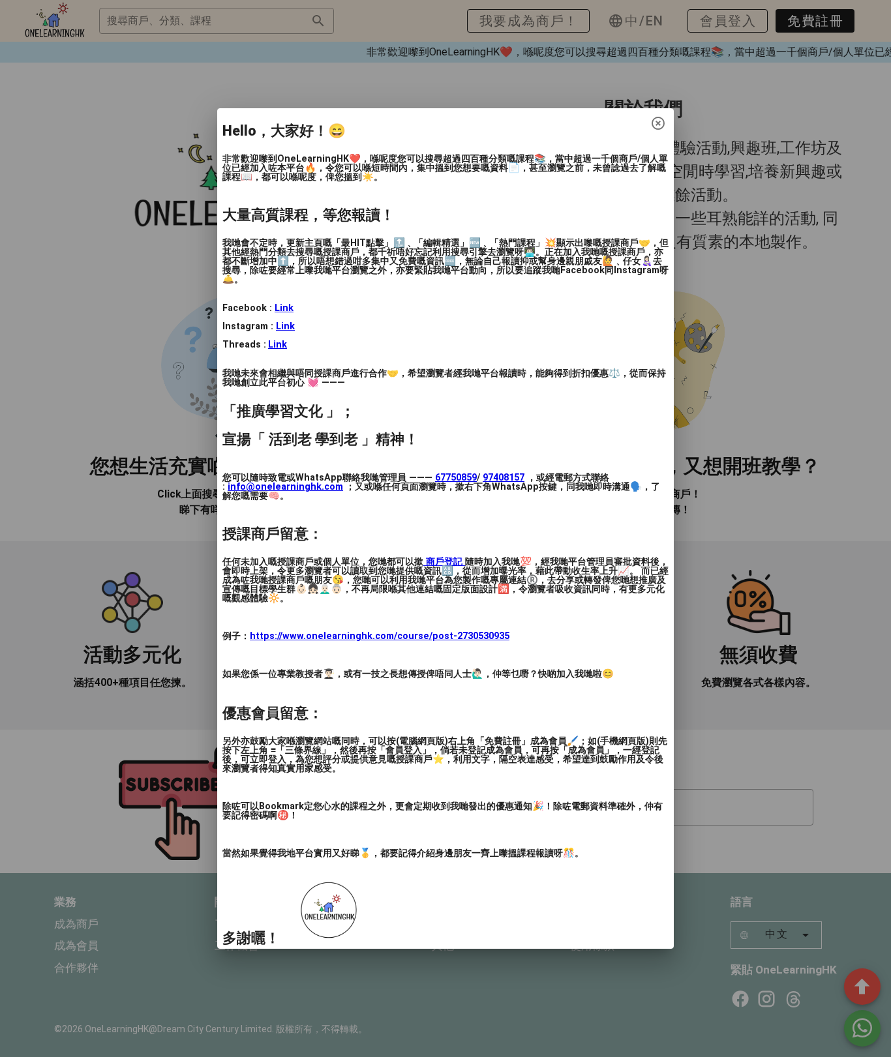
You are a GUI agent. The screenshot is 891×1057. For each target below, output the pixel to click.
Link (284, 308)
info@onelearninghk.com (285, 486)
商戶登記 (444, 561)
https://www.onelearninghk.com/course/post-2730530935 (379, 636)
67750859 (456, 477)
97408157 (503, 477)
